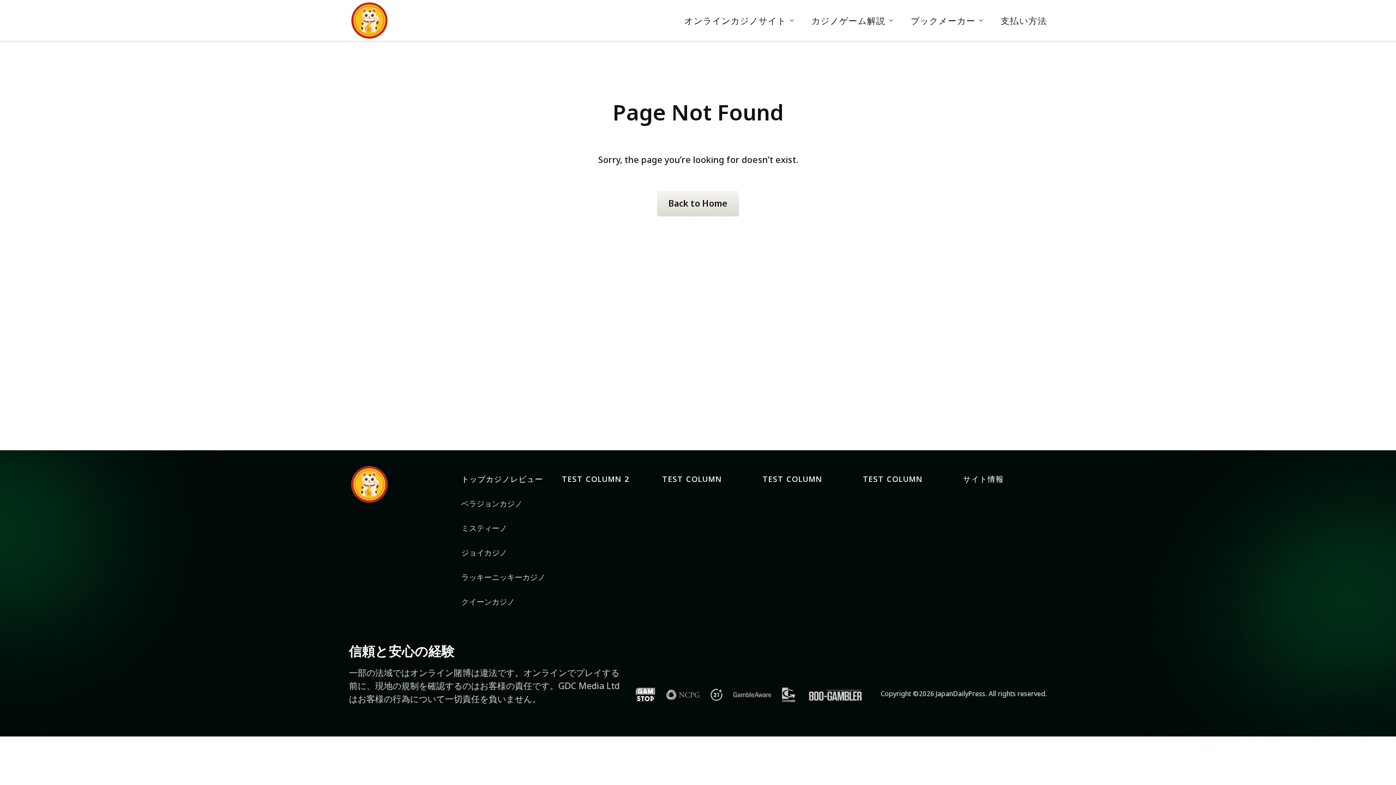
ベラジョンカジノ (491, 503)
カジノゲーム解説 (848, 21)
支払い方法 (1024, 21)
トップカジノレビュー (502, 479)
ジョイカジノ (484, 552)
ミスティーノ (484, 528)
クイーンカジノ (488, 601)
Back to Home (698, 203)
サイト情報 (983, 479)
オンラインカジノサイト (735, 21)
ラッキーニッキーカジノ (503, 577)
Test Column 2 (595, 479)
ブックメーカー (943, 21)
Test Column (692, 479)
